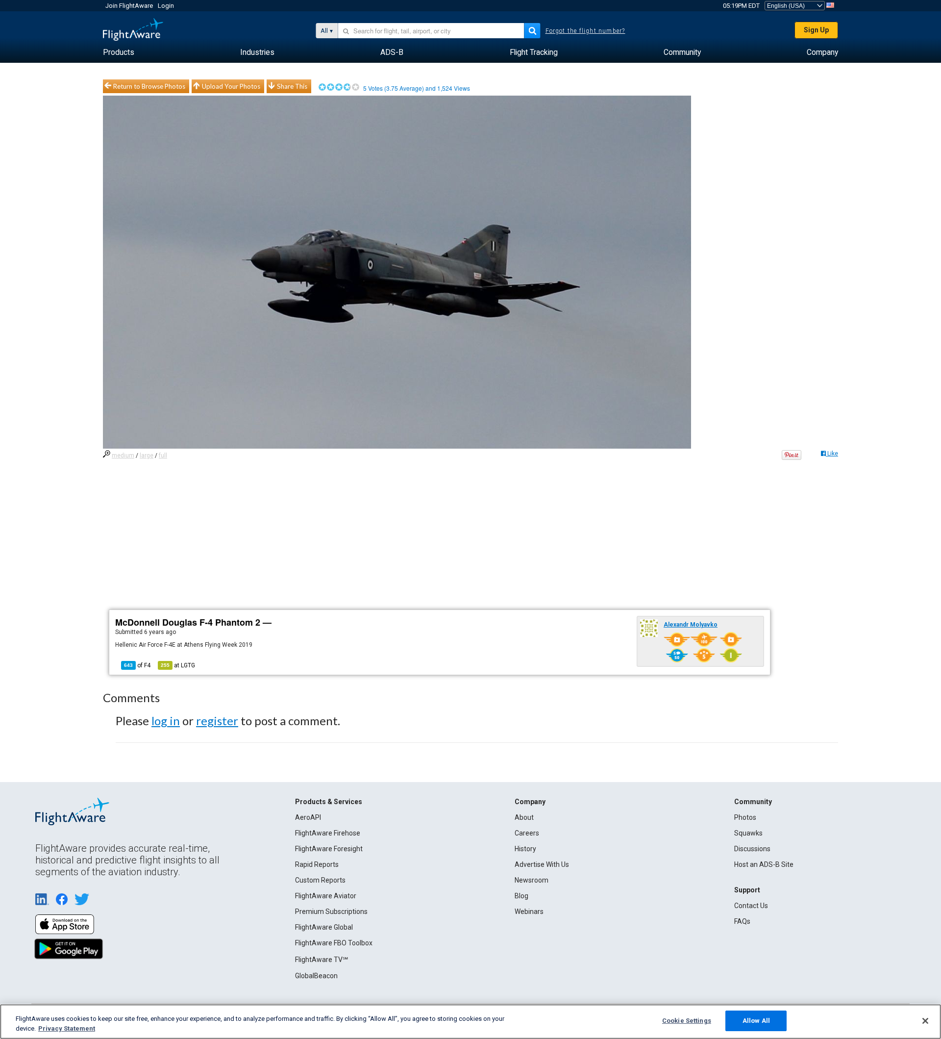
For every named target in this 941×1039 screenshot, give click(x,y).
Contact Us (751, 906)
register (217, 720)
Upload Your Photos (231, 86)
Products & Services (328, 802)
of (137, 665)
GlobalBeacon (316, 976)
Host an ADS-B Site (763, 864)
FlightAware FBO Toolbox (333, 943)
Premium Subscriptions (331, 911)
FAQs (742, 921)
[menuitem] (118, 52)
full (163, 455)
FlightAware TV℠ (321, 959)
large (146, 455)
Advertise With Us (542, 864)
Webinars (529, 911)
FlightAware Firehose (327, 833)
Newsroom (531, 880)
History (525, 849)
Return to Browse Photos (149, 86)
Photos (745, 817)
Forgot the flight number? (585, 30)
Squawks (748, 833)
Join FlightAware (129, 5)
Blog (521, 896)
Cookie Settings (686, 1020)
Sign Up (816, 30)
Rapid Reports (317, 864)
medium (123, 455)
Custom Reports (320, 880)
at (178, 665)
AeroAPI (308, 817)
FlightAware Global (324, 927)
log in (165, 720)
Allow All (756, 1020)
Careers (527, 833)
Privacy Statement (66, 1028)
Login (166, 5)
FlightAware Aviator (325, 896)
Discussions (752, 849)
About (524, 817)
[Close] (925, 1021)
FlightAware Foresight (329, 849)
